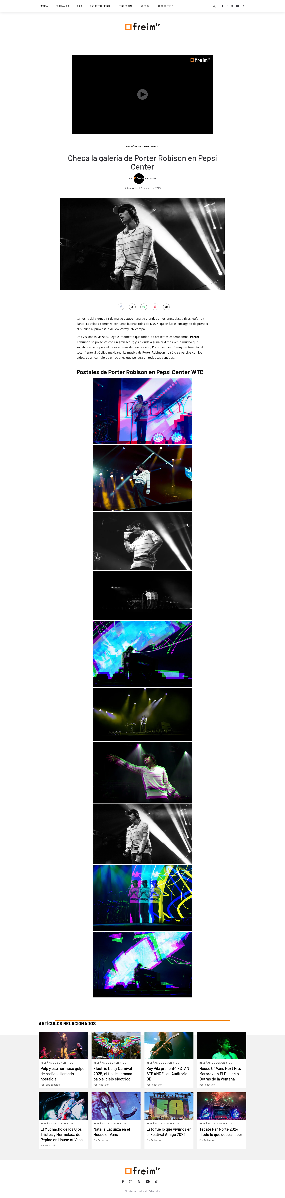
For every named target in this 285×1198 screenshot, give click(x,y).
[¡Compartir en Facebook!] (121, 307)
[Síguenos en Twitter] (232, 6)
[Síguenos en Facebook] (222, 6)
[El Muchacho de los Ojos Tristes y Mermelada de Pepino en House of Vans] (63, 1106)
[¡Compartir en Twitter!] (132, 307)
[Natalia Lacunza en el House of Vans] (116, 1106)
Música (44, 6)
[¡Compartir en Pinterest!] (155, 307)
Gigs (79, 6)
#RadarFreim (165, 6)
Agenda (145, 6)
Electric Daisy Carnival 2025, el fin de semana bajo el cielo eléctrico (113, 1073)
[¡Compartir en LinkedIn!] (143, 307)
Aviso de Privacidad (150, 1191)
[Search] (214, 6)
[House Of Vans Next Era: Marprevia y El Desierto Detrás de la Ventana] (221, 1045)
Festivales (62, 6)
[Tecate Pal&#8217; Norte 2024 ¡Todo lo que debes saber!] (221, 1106)
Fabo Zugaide (52, 1084)
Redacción (151, 178)
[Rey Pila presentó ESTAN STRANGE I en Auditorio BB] (168, 1045)
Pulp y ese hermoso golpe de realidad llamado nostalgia (62, 1073)
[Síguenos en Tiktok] (243, 6)
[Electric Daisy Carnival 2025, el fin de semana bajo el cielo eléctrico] (116, 1045)
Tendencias (126, 6)
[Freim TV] (142, 26)
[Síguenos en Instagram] (227, 6)
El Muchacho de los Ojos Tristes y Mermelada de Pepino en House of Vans (62, 1134)
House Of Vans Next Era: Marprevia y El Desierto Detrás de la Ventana (220, 1073)
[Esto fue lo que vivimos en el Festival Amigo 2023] (168, 1106)
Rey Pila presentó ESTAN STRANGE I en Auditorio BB (167, 1073)
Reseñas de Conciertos (142, 146)
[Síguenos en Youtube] (237, 6)
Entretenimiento (100, 6)
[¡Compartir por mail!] (166, 307)
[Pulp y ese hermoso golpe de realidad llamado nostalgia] (63, 1045)
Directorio (130, 1191)
